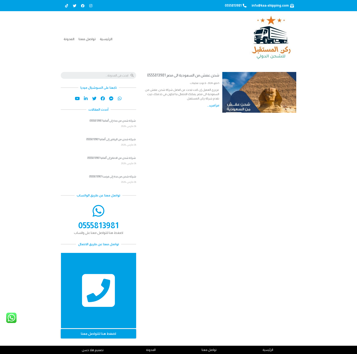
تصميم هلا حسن (93, 350)
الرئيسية (106, 39)
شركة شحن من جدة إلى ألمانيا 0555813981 (112, 120)
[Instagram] (90, 5)
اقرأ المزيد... (213, 105)
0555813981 (98, 225)
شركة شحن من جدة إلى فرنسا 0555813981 (112, 176)
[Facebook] (82, 5)
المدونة (69, 39)
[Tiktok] (66, 5)
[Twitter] (74, 5)
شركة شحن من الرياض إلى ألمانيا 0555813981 (111, 139)
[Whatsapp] (120, 98)
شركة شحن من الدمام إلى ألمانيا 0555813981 (111, 157)
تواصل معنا (87, 39)
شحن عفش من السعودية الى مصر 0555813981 (183, 75)
